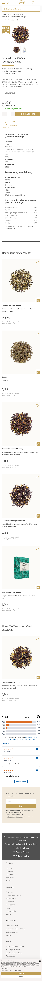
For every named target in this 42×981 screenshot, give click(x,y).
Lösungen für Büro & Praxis (15, 929)
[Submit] (4, 9)
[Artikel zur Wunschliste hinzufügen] (37, 262)
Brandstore (10, 902)
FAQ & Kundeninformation (15, 946)
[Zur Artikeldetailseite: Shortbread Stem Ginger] (21, 567)
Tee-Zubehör (10, 874)
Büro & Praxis (11, 920)
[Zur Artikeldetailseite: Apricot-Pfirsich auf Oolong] (21, 424)
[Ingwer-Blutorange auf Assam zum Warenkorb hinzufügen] (38, 516)
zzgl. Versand (16, 106)
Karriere (9, 908)
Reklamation (10, 956)
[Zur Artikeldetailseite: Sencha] (21, 352)
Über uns (9, 892)
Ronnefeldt (10, 887)
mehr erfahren (10, 93)
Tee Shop (9, 863)
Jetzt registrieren (12, 932)
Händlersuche (11, 911)
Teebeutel (9, 871)
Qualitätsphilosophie (13, 895)
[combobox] (21, 8)
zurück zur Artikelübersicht (10, 20)
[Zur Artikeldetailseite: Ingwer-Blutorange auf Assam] (21, 496)
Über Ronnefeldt (12, 926)
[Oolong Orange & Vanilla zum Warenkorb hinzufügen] (38, 300)
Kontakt (8, 881)
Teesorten (9, 868)
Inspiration (10, 878)
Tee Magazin (10, 905)
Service (8, 941)
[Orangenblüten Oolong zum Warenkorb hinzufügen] (38, 677)
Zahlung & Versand (13, 950)
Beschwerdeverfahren (14, 953)
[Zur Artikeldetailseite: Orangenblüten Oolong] (21, 657)
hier (14, 228)
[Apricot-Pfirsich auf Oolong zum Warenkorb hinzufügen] (38, 444)
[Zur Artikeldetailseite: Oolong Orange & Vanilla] (21, 280)
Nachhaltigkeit (11, 898)
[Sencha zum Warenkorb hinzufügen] (38, 372)
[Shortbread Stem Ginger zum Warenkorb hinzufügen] (38, 587)
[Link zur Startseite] (21, 2)
